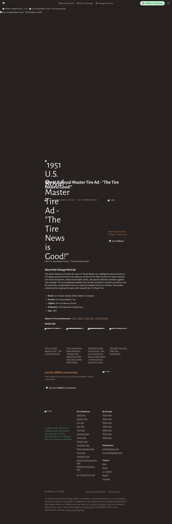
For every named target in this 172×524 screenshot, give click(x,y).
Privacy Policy (114, 491)
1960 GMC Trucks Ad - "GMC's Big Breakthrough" (119, 351)
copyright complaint (98, 504)
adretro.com (88, 507)
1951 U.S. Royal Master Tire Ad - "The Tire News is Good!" (53, 351)
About (105, 468)
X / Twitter (107, 471)
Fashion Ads (82, 441)
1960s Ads (107, 430)
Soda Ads (81, 415)
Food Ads (81, 453)
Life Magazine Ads (110, 449)
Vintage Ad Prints (105, 3)
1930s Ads (107, 419)
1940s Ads (107, 423)
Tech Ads (81, 430)
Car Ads (80, 423)
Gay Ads (80, 426)
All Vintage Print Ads (86, 475)
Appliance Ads (83, 456)
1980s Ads (107, 438)
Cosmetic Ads (83, 445)
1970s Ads (107, 434)
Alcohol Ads (82, 419)
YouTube (106, 479)
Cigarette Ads (83, 434)
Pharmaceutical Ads (85, 449)
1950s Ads (107, 426)
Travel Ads (81, 438)
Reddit (105, 475)
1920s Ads (107, 415)
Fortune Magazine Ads (112, 453)
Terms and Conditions (95, 491)
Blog (104, 464)
